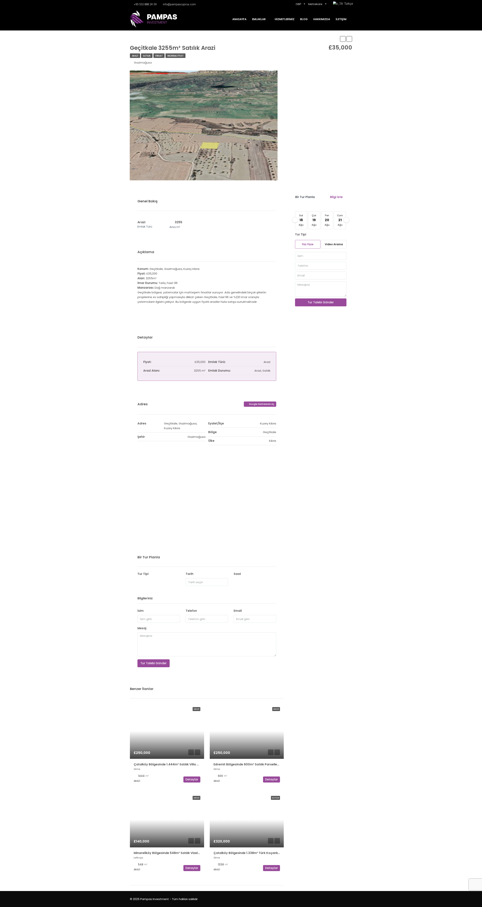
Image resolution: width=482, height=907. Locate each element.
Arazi (135, 55)
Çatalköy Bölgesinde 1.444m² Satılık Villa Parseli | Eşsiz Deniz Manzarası (188, 764)
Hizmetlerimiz (284, 19)
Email (238, 611)
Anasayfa (239, 19)
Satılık (147, 55)
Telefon (191, 611)
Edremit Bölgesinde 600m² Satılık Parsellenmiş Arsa (253, 764)
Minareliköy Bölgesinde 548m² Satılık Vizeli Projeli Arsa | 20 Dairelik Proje (189, 853)
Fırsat (159, 55)
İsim (140, 611)
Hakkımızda (321, 19)
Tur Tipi (143, 574)
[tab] (305, 197)
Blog (304, 19)
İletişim (341, 19)
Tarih (189, 574)
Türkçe (347, 3)
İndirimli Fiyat (175, 55)
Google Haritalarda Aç (261, 404)
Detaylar (191, 779)
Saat (237, 574)
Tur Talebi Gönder (153, 663)
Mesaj (141, 628)
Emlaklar (259, 19)
